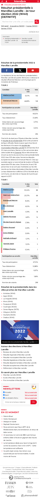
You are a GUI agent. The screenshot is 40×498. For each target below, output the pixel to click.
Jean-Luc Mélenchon (11, 195)
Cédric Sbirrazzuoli (10, 419)
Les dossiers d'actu (11, 398)
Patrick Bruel (8, 416)
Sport (7, 395)
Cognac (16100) (31, 26)
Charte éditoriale (26, 467)
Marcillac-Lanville (27, 38)
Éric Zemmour (8, 206)
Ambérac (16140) (9, 293)
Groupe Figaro (17, 473)
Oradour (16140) (8, 317)
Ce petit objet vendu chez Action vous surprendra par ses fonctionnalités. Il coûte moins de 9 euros (18, 453)
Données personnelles (9, 471)
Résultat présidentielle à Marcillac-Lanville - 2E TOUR (12, 40)
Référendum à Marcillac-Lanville (15, 368)
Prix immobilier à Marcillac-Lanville (16, 380)
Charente (18, 153)
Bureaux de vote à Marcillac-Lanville (16, 352)
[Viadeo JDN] (29, 491)
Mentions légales (7, 473)
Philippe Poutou (9, 249)
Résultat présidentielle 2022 (15, 5)
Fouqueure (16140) (9, 304)
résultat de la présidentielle (13, 141)
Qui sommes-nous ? (9, 467)
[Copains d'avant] (10, 491)
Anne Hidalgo (8, 233)
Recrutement (30, 469)
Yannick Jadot (8, 244)
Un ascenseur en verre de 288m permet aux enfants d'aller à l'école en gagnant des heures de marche (20, 437)
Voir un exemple (31, 392)
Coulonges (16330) (10, 307)
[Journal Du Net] (10, 487)
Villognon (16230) (9, 312)
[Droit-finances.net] (29, 487)
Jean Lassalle (8, 211)
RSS (23, 469)
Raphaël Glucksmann (11, 424)
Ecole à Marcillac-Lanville (12, 378)
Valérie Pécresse (9, 217)
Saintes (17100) (6, 28)
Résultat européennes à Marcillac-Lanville (18, 366)
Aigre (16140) (7, 296)
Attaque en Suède (9, 422)
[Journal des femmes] (10, 483)
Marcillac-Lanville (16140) (12, 375)
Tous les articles (16, 469)
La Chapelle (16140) (10, 299)
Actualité (8, 392)
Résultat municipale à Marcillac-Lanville (17, 357)
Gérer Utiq (34, 471)
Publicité (34, 467)
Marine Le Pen (8, 95)
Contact (8, 469)
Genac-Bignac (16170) (11, 309)
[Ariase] (10, 495)
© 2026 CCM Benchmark (30, 473)
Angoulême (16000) (17, 26)
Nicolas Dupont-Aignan (12, 222)
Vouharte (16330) (9, 315)
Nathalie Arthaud (9, 238)
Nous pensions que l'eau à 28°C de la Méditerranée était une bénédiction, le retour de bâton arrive (20, 429)
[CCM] (29, 483)
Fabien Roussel (9, 227)
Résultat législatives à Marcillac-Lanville (17, 360)
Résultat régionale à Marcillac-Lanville (17, 355)
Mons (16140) (8, 301)
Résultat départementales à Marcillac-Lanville (19, 363)
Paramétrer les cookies (23, 471)
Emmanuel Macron (10, 101)
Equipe (18, 467)
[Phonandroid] (29, 495)
